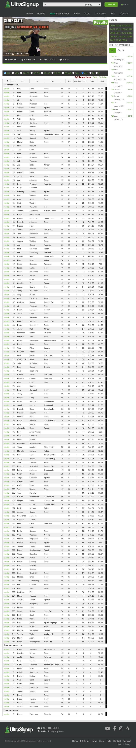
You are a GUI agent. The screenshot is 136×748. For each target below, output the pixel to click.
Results (41, 13)
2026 (112, 25)
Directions (48, 59)
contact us (53, 727)
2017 (118, 33)
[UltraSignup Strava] (128, 728)
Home (29, 13)
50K (95, 77)
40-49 (47, 73)
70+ (77, 73)
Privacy (127, 744)
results (6, 89)
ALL (8, 73)
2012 (123, 36)
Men (112, 50)
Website (11, 59)
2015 (129, 33)
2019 (129, 29)
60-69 (68, 73)
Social (66, 59)
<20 (17, 73)
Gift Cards (100, 13)
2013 (118, 36)
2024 (124, 25)
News (77, 13)
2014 (112, 36)
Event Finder (59, 13)
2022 (112, 29)
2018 (112, 33)
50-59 (57, 73)
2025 (118, 25)
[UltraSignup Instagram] (121, 728)
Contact (124, 13)
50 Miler (103, 77)
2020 (124, 29)
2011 (129, 36)
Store (87, 13)
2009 (118, 40)
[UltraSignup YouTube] (107, 728)
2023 (130, 25)
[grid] (55, 399)
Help (112, 13)
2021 (118, 29)
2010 (112, 40)
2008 (124, 40)
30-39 (36, 73)
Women (121, 50)
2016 (123, 33)
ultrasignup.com (55, 731)
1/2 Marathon (83, 77)
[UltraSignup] (22, 4)
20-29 (26, 73)
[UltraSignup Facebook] (114, 728)
